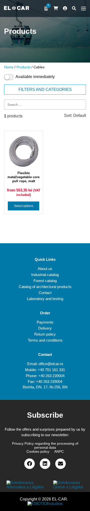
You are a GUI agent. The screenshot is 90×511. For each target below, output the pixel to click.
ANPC (59, 451)
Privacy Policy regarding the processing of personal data (45, 445)
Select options (23, 206)
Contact (45, 293)
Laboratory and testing (45, 299)
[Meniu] (82, 8)
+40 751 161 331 (51, 370)
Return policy (45, 334)
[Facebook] (29, 463)
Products (23, 67)
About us (45, 269)
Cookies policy (37, 451)
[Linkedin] (45, 463)
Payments (45, 322)
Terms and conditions (45, 340)
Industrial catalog (45, 275)
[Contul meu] (65, 8)
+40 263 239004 (51, 376)
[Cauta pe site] (74, 8)
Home (9, 67)
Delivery (45, 328)
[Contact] (60, 463)
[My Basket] (56, 8)
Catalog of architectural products (45, 287)
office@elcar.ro (50, 364)
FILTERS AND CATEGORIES (45, 89)
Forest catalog (45, 281)
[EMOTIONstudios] (45, 503)
